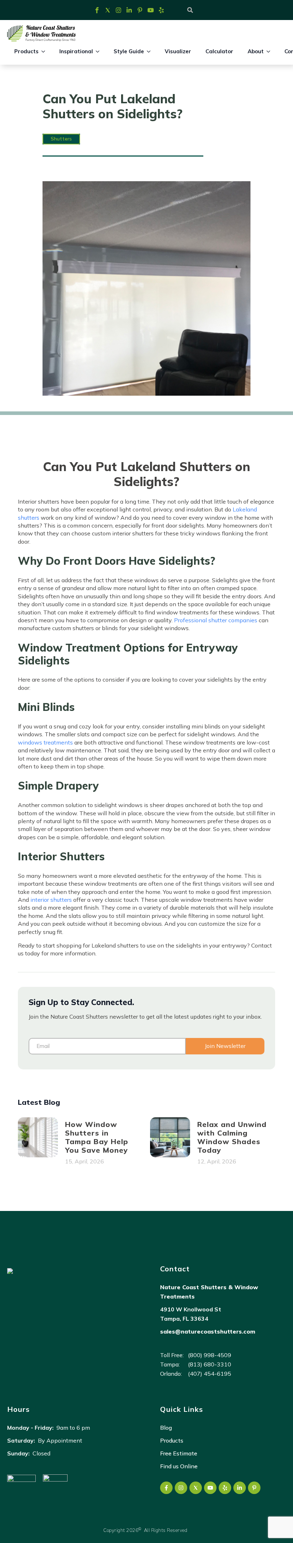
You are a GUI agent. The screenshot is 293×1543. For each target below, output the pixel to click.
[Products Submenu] (45, 51)
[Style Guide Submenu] (151, 51)
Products (26, 51)
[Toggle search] (190, 10)
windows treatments (45, 742)
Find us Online (179, 1466)
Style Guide (129, 51)
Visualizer (178, 51)
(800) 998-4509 (195, 1355)
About (256, 51)
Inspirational (76, 51)
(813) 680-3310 (195, 1364)
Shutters (61, 138)
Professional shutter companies (215, 620)
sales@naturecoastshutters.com (207, 1331)
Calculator (219, 51)
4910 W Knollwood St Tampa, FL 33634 (190, 1314)
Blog (166, 1427)
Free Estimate (178, 1453)
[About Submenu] (270, 51)
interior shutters (51, 899)
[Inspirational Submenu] (99, 51)
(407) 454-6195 (195, 1373)
